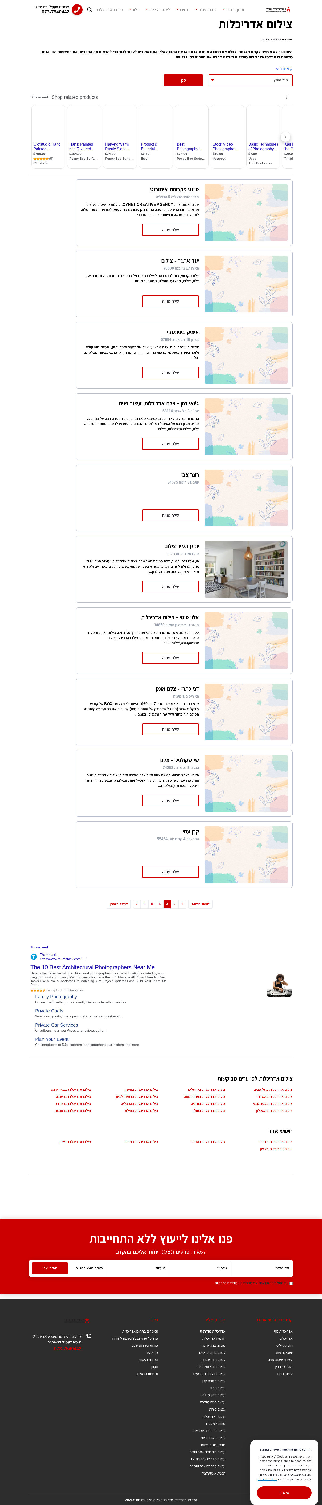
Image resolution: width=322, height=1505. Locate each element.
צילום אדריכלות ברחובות (72, 1111)
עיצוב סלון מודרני (213, 1395)
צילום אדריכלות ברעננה (73, 1096)
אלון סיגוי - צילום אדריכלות (170, 617)
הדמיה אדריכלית (213, 1338)
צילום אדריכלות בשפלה (207, 1142)
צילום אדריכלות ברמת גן (73, 1104)
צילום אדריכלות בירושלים (206, 1089)
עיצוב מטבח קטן (213, 1381)
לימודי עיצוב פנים (280, 1360)
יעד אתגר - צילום (180, 260)
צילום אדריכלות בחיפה (141, 1089)
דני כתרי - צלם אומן (177, 689)
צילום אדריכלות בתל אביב (273, 1089)
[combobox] (250, 80)
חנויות (184, 9)
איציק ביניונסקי (183, 332)
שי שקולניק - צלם (179, 760)
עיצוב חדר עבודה (213, 1360)
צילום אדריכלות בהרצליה (139, 1104)
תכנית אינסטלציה (213, 1473)
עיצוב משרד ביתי (213, 1438)
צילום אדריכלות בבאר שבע (71, 1089)
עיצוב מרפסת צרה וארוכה (207, 1466)
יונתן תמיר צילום (182, 546)
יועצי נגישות (284, 1353)
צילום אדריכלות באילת (141, 1111)
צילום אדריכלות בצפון (276, 1149)
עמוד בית (287, 39)
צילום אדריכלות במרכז (141, 1142)
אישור (284, 1492)
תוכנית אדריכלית (213, 1417)
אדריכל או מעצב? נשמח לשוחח (135, 1338)
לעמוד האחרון (119, 904)
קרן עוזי (191, 831)
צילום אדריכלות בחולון (208, 1111)
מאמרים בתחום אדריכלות (140, 1331)
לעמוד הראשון (200, 904)
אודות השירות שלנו (144, 1345)
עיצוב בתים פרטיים (212, 1353)
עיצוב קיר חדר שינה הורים (207, 1452)
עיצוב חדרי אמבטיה (211, 1367)
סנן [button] (183, 80)
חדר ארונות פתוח (213, 1445)
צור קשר (152, 1353)
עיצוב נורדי (217, 1388)
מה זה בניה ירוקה (213, 1345)
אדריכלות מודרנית (212, 1331)
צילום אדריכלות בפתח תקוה (204, 1096)
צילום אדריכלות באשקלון (274, 1111)
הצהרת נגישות (148, 1360)
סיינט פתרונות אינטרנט (174, 189)
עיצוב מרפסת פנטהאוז (209, 1431)
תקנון (154, 1367)
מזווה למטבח (215, 1424)
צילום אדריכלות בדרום (276, 1142)
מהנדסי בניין (284, 1367)
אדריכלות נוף (283, 1331)
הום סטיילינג (284, 1345)
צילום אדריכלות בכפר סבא (273, 1104)
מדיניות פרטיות (147, 1374)
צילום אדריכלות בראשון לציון (137, 1096)
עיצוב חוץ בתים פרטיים (209, 1374)
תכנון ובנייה (235, 9)
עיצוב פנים (208, 9)
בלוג (136, 9)
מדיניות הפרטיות (226, 1283)
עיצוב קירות (217, 1409)
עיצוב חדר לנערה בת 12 (207, 1459)
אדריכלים (286, 1338)
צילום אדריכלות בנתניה (208, 1104)
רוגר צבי (190, 475)
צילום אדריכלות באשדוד (275, 1096)
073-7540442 (68, 1348)
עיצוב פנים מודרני (212, 1402)
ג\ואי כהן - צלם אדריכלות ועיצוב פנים (159, 403)
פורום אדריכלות (110, 9)
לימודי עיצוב (159, 9)
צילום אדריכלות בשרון (75, 1142)
